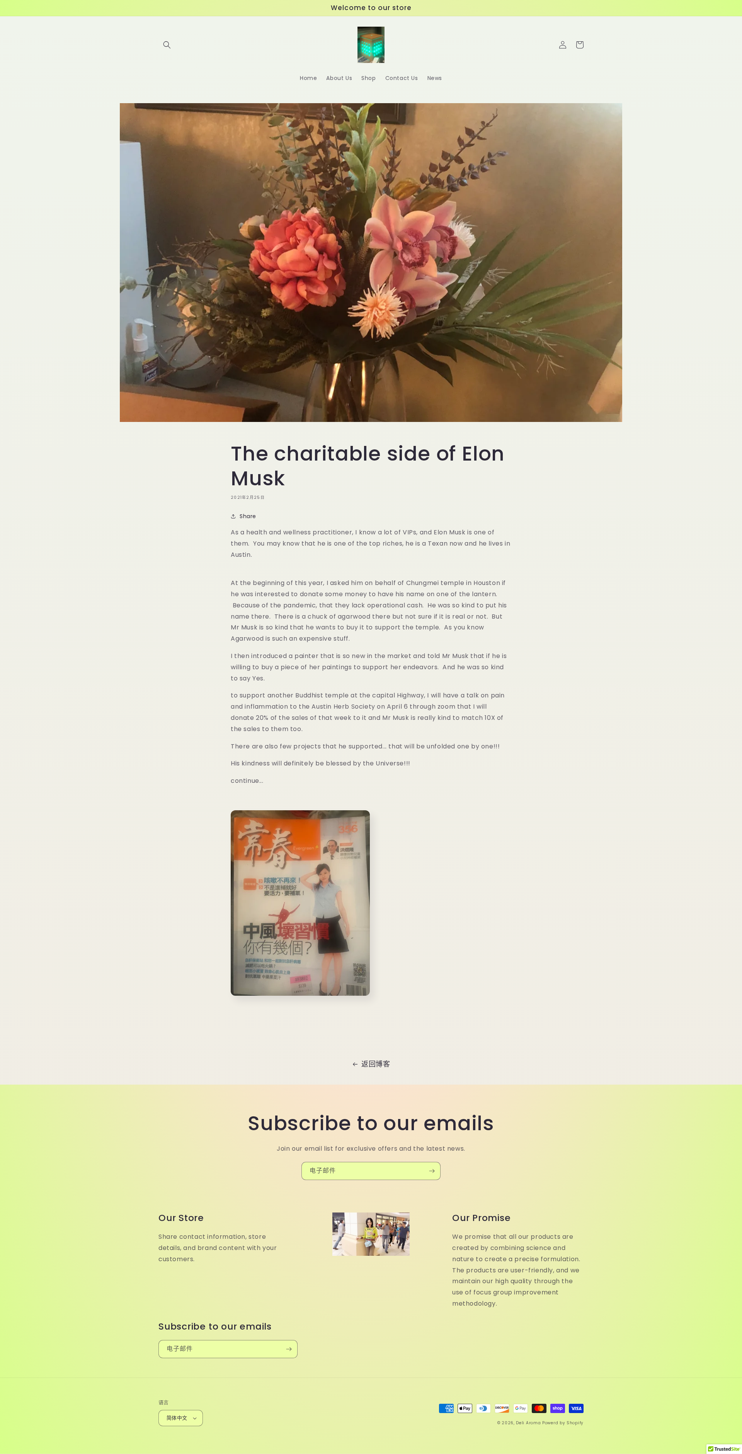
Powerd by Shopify (563, 1423)
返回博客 (375, 1064)
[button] (166, 44)
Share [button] (248, 516)
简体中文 (177, 1418)
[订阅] (431, 1171)
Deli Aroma (529, 1423)
